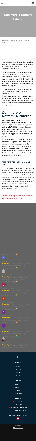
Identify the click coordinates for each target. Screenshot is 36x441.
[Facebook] (18, 418)
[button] (33, 3)
